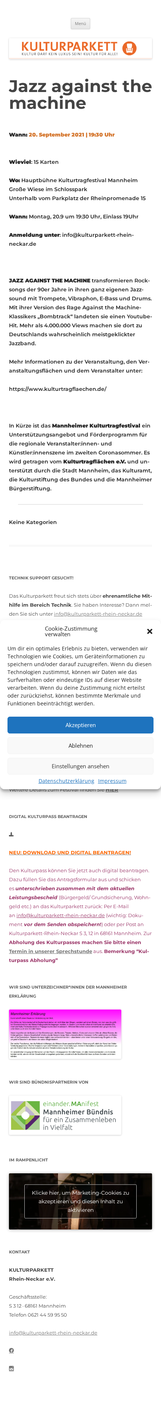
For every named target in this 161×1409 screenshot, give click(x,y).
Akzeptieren (81, 725)
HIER (112, 790)
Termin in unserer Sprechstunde (50, 951)
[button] (150, 631)
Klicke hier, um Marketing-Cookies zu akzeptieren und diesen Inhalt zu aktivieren (80, 1201)
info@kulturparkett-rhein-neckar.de (98, 614)
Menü (80, 23)
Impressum (112, 780)
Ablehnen (81, 745)
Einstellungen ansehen (80, 766)
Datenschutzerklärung (66, 780)
